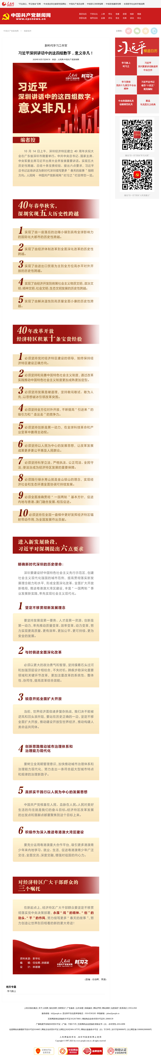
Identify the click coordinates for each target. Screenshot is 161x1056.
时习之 (126, 66)
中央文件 (148, 70)
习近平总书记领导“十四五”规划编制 (148, 85)
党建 (117, 14)
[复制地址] (154, 30)
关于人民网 (43, 1008)
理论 (110, 14)
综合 (139, 18)
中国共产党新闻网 (11, 31)
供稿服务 (88, 1008)
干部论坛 (94, 14)
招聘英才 (62, 1008)
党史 (117, 18)
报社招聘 (53, 1008)
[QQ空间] (145, 30)
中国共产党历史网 (76, 4)
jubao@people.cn (112, 1013)
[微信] (137, 30)
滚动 (132, 18)
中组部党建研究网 (113, 4)
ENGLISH (133, 1008)
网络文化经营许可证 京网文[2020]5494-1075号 (61, 1029)
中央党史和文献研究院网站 (55, 4)
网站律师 (106, 1008)
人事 (103, 14)
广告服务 (71, 1008)
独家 (132, 14)
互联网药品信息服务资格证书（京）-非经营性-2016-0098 (101, 1024)
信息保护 (115, 1008)
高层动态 (83, 14)
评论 (110, 18)
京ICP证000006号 (119, 1029)
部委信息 (83, 18)
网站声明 (97, 1008)
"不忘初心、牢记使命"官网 (29, 4)
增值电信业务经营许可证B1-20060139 (97, 1019)
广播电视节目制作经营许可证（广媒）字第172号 (56, 1024)
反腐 (103, 18)
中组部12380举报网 (95, 4)
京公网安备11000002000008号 (139, 1029)
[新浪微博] (128, 30)
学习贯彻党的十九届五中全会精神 (126, 85)
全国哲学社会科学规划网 (134, 4)
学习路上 (11, 991)
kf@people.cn (56, 1013)
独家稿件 (27, 31)
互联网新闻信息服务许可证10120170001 (64, 1019)
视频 (139, 14)
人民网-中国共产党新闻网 (68, 59)
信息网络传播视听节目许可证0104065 (24, 1029)
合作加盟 (79, 1008)
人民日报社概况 (30, 1008)
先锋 (125, 18)
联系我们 (123, 1008)
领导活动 (94, 18)
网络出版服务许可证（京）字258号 (95, 1029)
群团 (125, 14)
